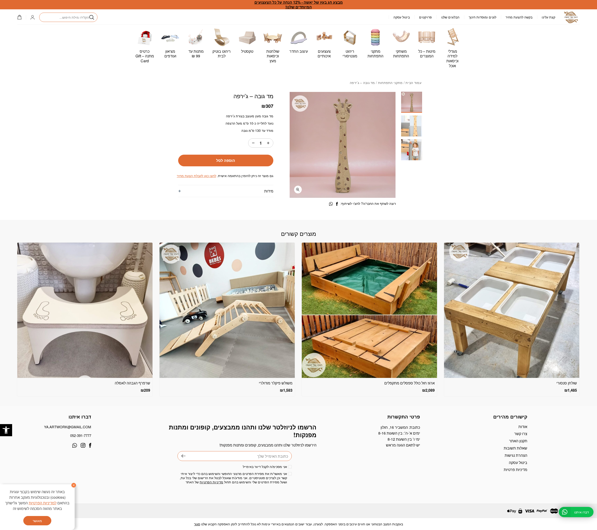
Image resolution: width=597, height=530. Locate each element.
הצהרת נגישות (516, 455)
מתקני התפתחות (390, 82)
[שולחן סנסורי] (511, 310)
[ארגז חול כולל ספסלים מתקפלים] (369, 310)
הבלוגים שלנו (450, 17)
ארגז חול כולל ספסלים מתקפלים (409, 383)
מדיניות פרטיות (515, 469)
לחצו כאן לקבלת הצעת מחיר (196, 175)
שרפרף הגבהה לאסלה (132, 383)
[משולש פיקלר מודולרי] (227, 310)
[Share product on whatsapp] (331, 204)
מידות (268, 191)
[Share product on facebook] (337, 204)
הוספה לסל (225, 160)
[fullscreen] (298, 189)
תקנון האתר (518, 440)
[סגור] (73, 485)
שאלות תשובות (515, 448)
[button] (6, 430)
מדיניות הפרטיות (211, 482)
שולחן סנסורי (566, 383)
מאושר (37, 520)
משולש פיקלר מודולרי (275, 383)
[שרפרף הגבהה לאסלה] (85, 310)
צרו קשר (520, 433)
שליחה (181, 456)
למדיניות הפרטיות (42, 503)
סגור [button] (197, 524)
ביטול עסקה (401, 17)
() (21, 17)
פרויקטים (425, 17)
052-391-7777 (80, 435)
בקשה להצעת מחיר (519, 17)
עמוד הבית (413, 82)
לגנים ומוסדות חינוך (482, 17)
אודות (522, 426)
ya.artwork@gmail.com (67, 426)
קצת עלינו (548, 17)
